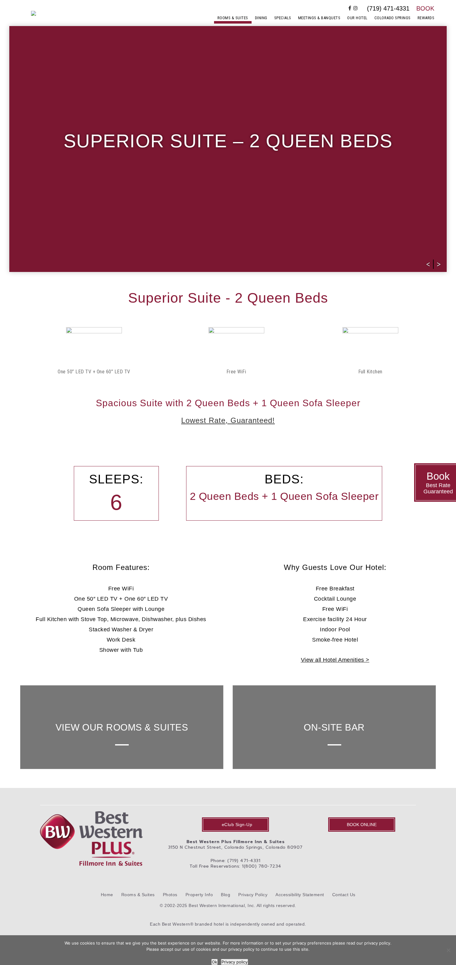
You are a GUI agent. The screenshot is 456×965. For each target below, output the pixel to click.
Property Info (199, 894)
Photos (170, 894)
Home (107, 894)
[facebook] (349, 8)
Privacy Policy (252, 894)
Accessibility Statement (299, 894)
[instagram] (355, 8)
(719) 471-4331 (388, 8)
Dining (261, 18)
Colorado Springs (392, 18)
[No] (448, 950)
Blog (225, 894)
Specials (282, 18)
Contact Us (343, 894)
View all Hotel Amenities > (335, 660)
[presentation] (428, 264)
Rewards (426, 18)
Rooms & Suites (232, 18)
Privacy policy (234, 961)
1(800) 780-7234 (261, 866)
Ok (214, 961)
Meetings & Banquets (319, 18)
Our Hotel (357, 18)
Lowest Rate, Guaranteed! (228, 420)
